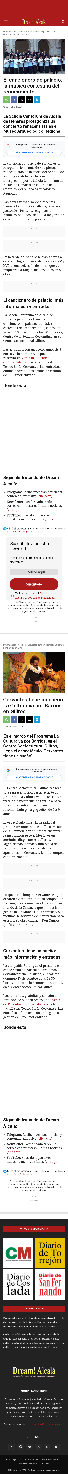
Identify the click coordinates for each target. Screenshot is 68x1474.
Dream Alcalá (9, 31)
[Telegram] (37, 99)
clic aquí (45, 496)
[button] (5, 22)
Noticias (21, 31)
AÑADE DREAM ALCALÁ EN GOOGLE (34, 152)
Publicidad (44, 1463)
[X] (21, 99)
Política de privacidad (29, 1459)
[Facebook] (14, 99)
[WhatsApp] (6, 99)
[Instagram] (20, 1447)
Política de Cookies (50, 1459)
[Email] (29, 99)
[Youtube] (56, 1447)
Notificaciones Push (28, 1463)
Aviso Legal (11, 1459)
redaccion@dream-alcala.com (47, 1424)
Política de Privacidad (41, 597)
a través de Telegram (19, 531)
